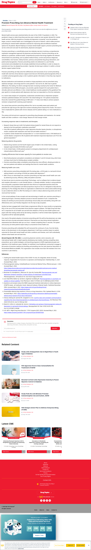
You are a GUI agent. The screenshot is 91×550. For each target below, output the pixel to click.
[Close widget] (54, 516)
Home (35, 510)
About (45, 462)
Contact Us (45, 469)
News (47, 510)
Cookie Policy (21, 548)
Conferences (51, 2)
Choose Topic (31, 6)
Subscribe (54, 328)
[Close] (88, 545)
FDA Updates (54, 6)
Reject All (70, 545)
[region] (45, 545)
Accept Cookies (80, 545)
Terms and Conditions (45, 471)
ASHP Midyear (47, 6)
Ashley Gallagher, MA (28, 356)
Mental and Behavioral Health (9, 337)
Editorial (45, 466)
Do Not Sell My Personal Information (45, 474)
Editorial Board (46, 468)
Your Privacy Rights (45, 476)
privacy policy (30, 331)
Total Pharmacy (61, 6)
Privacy (45, 473)
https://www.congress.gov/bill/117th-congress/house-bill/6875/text (24, 312)
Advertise (45, 464)
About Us (42, 510)
